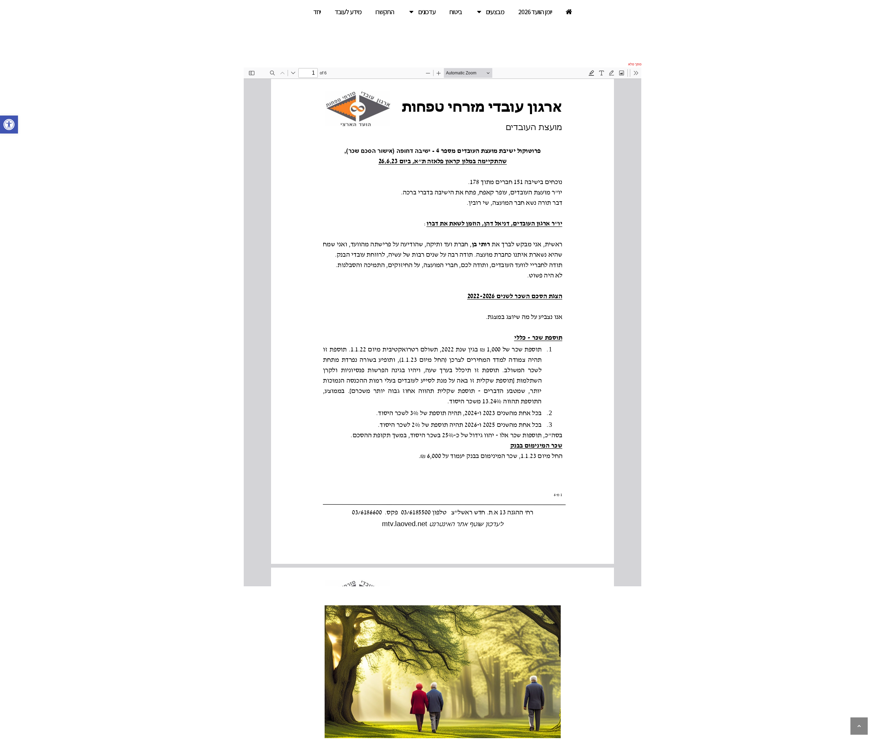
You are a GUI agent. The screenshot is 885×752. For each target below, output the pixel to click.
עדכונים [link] (427, 11)
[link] (9, 125)
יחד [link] (317, 11)
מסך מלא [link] (634, 64)
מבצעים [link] (495, 11)
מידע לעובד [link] (348, 11)
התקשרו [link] (384, 11)
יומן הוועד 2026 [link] (535, 11)
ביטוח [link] (455, 11)
